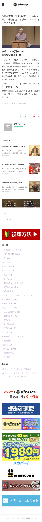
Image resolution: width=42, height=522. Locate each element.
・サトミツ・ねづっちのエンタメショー (18, 295)
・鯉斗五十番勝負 (9, 348)
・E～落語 (6, 357)
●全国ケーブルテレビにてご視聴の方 (16, 369)
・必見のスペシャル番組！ (12, 250)
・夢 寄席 (6, 262)
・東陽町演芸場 (8, 353)
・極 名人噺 (7, 278)
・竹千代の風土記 (9, 328)
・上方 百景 (7, 274)
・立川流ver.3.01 (8, 324)
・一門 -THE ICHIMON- (11, 254)
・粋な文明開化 (8, 266)
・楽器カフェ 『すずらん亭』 (13, 283)
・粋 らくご (7, 258)
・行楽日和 (6, 340)
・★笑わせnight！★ (10, 287)
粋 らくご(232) (6, 103)
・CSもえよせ (7, 291)
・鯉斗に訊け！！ (9, 344)
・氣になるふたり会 (10, 316)
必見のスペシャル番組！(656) (18, 103)
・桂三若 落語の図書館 (11, 311)
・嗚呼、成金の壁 (9, 303)
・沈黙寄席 (6, 320)
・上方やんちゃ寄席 (10, 299)
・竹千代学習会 (8, 332)
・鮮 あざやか (8, 270)
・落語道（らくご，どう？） (13, 336)
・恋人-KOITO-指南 (9, 307)
